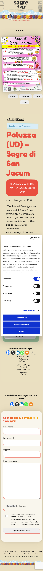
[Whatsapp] (22, 352)
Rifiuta (21, 331)
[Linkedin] (18, 352)
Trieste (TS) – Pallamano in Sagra (23, 358)
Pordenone (25, 96)
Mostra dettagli (29, 310)
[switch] (36, 286)
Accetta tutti (21, 318)
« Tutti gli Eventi (15, 119)
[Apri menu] (25, 30)
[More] (27, 353)
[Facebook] (8, 352)
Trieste (37, 96)
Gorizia (12, 96)
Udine (24, 102)
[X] (13, 352)
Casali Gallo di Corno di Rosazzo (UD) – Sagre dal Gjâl (23, 369)
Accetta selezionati (21, 324)
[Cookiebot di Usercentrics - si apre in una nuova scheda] (30, 238)
